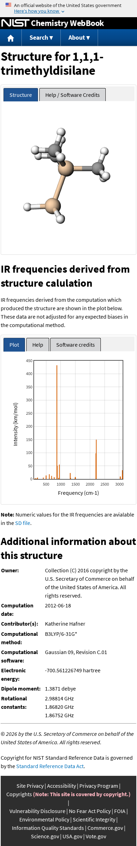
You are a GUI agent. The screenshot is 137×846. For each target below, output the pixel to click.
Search (39, 37)
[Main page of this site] (11, 37)
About (76, 37)
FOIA (119, 810)
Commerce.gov (105, 827)
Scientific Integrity (94, 819)
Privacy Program (98, 785)
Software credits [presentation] (75, 344)
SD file (22, 522)
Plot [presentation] (14, 344)
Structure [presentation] (20, 94)
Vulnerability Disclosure (37, 810)
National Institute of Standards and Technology (15, 23)
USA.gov (72, 836)
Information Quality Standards (48, 827)
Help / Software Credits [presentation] (72, 94)
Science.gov (45, 836)
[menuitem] (11, 37)
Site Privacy (30, 785)
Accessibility (61, 785)
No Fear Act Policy (90, 810)
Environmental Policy (44, 819)
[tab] (21, 95)
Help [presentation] (37, 344)
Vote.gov (96, 836)
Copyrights (19, 794)
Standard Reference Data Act (50, 766)
